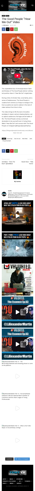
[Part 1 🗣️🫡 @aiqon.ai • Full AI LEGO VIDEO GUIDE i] (17, 215)
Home (3, 13)
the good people (7, 140)
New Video (25, 138)
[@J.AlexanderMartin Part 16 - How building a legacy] (17, 344)
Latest (8, 13)
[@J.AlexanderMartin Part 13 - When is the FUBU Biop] (17, 440)
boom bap (9, 138)
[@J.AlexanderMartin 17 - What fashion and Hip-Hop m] (17, 312)
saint (31, 138)
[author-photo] (17, 179)
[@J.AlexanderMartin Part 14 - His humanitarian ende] (17, 408)
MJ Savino (6, 25)
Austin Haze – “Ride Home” (27, 162)
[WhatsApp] (16, 29)
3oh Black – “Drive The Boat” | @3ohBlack (8, 162)
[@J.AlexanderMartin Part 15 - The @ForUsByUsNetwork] (17, 376)
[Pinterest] (12, 29)
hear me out (17, 138)
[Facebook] (3, 29)
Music (7, 15)
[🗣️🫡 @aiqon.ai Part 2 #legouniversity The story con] (17, 248)
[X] (8, 29)
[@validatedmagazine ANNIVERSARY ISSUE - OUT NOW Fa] (17, 280)
